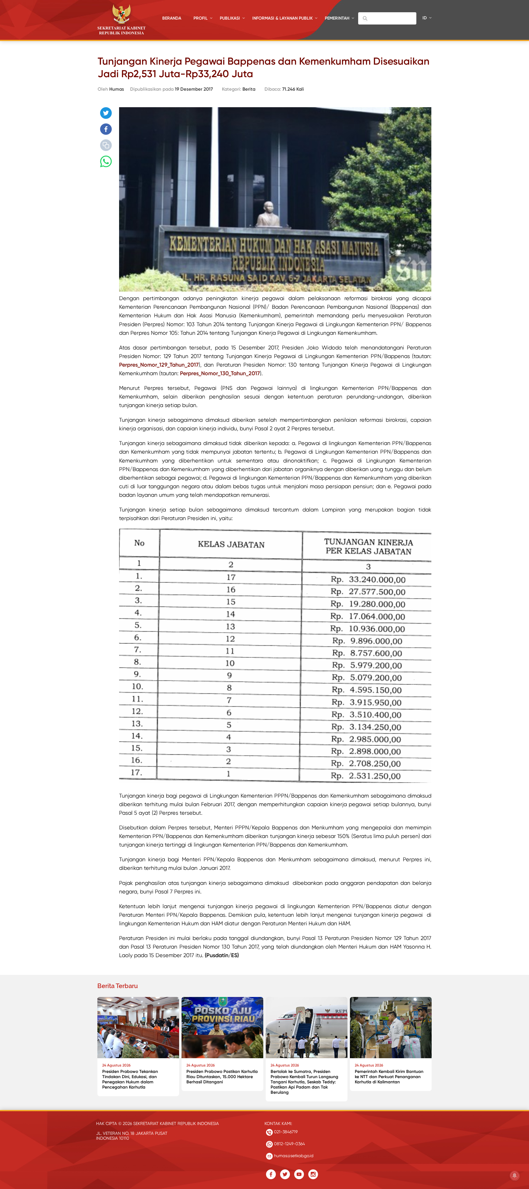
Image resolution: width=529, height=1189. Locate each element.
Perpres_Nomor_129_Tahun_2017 (159, 364)
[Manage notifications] (515, 1175)
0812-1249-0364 (289, 1143)
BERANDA (171, 18)
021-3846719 (285, 1131)
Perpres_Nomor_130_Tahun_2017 (220, 373)
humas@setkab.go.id (293, 1155)
